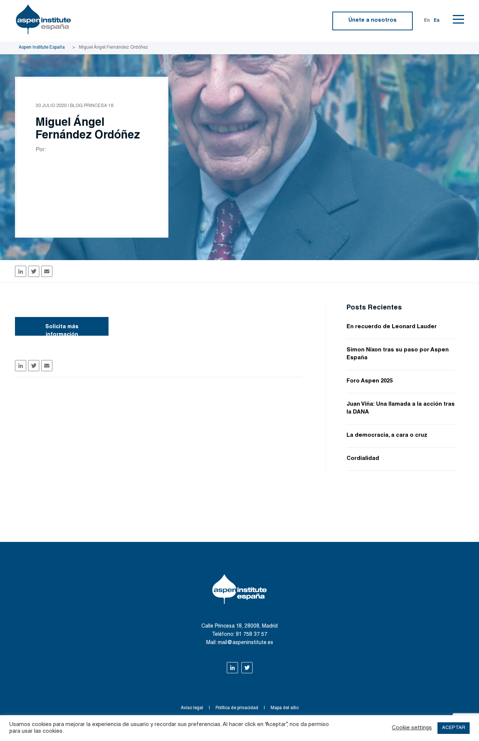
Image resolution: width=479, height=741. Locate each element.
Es (437, 20)
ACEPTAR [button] (453, 728)
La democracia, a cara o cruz (387, 435)
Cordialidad (363, 458)
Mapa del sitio (285, 708)
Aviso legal (192, 708)
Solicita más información (62, 330)
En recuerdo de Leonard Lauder (392, 327)
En (427, 20)
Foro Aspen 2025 (370, 381)
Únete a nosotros (372, 20)
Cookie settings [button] (412, 728)
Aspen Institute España (42, 47)
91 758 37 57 (251, 634)
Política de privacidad (237, 708)
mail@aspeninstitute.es (245, 643)
